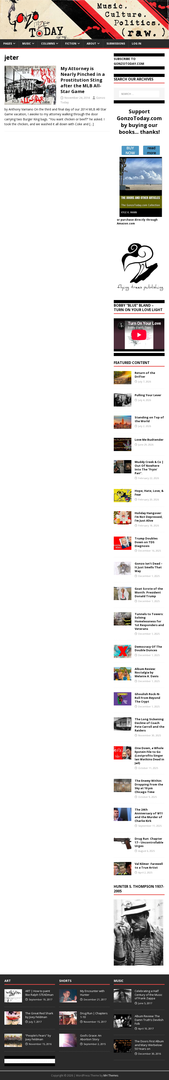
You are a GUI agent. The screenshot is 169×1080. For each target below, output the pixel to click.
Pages (7, 43)
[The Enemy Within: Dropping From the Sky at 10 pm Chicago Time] (122, 789)
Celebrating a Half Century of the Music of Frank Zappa (148, 994)
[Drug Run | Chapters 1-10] (68, 1022)
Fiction (70, 43)
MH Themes (110, 1075)
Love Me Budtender (149, 440)
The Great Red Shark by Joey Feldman (39, 1015)
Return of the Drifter (145, 375)
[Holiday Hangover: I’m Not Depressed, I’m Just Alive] (122, 522)
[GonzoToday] (84, 36)
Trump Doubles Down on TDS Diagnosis (146, 542)
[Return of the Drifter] (122, 382)
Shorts (65, 981)
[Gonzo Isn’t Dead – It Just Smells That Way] (122, 572)
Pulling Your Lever (148, 395)
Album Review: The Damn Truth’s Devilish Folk (149, 1020)
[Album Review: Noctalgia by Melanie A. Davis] (122, 677)
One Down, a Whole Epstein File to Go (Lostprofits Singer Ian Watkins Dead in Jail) (149, 755)
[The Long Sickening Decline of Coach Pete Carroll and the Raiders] (122, 728)
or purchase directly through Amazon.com (137, 221)
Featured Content (132, 362)
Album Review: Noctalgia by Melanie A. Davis (146, 672)
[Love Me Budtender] (122, 448)
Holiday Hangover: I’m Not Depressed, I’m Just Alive (149, 516)
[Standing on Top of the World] (122, 426)
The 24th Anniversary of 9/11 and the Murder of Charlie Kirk (149, 815)
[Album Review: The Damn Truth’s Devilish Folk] (122, 1025)
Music (26, 43)
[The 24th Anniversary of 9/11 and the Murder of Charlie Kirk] (122, 818)
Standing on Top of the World (149, 419)
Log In (136, 43)
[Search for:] (139, 94)
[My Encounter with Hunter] (68, 1000)
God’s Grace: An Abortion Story (90, 1037)
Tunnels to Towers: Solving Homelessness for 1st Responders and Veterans (149, 621)
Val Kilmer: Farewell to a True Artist (149, 865)
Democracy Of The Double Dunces (148, 648)
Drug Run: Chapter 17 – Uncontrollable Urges (149, 842)
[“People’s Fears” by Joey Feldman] (13, 1044)
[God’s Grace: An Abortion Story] (68, 1044)
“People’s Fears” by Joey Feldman (38, 1037)
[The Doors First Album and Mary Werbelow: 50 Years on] (122, 1050)
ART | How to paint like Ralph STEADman (39, 993)
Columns (48, 43)
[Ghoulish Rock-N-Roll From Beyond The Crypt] (122, 703)
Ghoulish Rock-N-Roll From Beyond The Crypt (147, 697)
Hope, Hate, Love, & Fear (149, 492)
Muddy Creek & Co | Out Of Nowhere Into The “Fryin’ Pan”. (149, 467)
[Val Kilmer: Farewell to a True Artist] (122, 873)
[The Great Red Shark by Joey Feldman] (13, 1022)
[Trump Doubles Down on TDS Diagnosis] (122, 547)
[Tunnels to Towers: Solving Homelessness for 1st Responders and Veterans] (122, 623)
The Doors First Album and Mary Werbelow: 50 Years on (149, 1045)
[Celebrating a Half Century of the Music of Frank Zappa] (122, 1000)
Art (7, 981)
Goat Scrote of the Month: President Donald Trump (149, 592)
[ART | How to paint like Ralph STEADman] (13, 1000)
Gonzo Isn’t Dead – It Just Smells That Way (148, 567)
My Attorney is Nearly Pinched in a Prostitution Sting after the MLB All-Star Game (83, 79)
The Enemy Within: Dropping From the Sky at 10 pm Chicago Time (149, 786)
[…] (91, 124)
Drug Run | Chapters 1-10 (94, 1015)
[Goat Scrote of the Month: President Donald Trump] (122, 597)
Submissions (116, 43)
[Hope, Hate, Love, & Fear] (122, 500)
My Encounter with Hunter (92, 993)
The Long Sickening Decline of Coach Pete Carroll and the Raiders (149, 724)
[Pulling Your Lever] (122, 404)
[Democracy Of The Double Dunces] (122, 655)
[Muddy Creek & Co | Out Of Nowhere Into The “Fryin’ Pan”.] (122, 471)
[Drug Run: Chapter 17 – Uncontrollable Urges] (122, 847)
